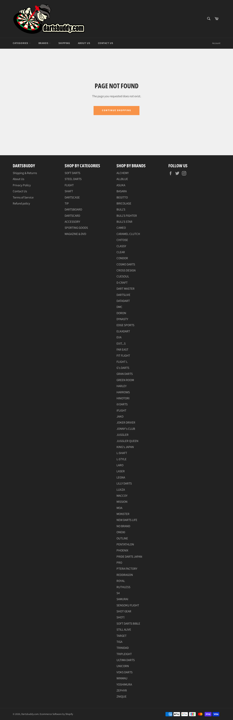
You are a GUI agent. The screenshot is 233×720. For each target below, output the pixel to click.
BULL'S (120, 209)
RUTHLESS (123, 587)
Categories (21, 43)
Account (216, 43)
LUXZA (120, 490)
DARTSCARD (72, 216)
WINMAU (121, 678)
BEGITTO (122, 197)
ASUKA (120, 185)
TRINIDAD (122, 648)
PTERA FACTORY (126, 569)
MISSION (121, 502)
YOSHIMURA (124, 684)
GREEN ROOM (125, 380)
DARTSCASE (72, 197)
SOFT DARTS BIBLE (128, 623)
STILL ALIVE (123, 630)
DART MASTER (125, 289)
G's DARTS (122, 368)
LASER (120, 471)
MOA (119, 508)
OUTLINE (122, 538)
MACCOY (121, 496)
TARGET (121, 636)
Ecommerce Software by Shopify (56, 714)
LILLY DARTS (124, 483)
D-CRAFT (122, 283)
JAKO (119, 416)
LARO (119, 465)
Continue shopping (116, 110)
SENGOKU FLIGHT (127, 605)
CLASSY (121, 246)
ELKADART (123, 331)
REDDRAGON (124, 575)
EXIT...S (121, 343)
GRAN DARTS (124, 374)
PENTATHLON (125, 544)
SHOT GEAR (123, 611)
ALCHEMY (122, 173)
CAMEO (121, 228)
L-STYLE (121, 459)
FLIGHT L (122, 362)
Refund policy (21, 203)
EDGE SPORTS (125, 325)
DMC (119, 307)
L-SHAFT (121, 453)
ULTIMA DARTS (125, 660)
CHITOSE (122, 240)
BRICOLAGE (123, 203)
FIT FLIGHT (123, 356)
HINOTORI (122, 398)
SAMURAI (122, 599)
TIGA (119, 642)
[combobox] (208, 19)
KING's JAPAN (125, 447)
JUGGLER (122, 435)
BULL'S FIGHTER (126, 216)
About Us (84, 43)
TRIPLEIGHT (124, 654)
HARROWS (123, 392)
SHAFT (69, 191)
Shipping (64, 43)
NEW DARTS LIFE (126, 520)
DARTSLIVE (123, 295)
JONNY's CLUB (125, 429)
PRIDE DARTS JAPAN (129, 557)
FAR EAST (122, 350)
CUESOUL (122, 276)
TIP (67, 203)
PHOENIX (122, 550)
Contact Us (105, 43)
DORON (121, 313)
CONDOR (122, 258)
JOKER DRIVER (125, 422)
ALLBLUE (122, 179)
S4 (118, 593)
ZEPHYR (121, 690)
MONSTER (122, 514)
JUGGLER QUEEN (127, 441)
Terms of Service (23, 197)
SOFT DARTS (72, 173)
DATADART (123, 301)
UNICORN (122, 666)
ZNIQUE (121, 696)
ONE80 (120, 532)
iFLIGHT (121, 410)
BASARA (121, 191)
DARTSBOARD (73, 209)
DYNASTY (122, 319)
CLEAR (120, 252)
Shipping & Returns (25, 173)
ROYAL (120, 581)
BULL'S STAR (124, 222)
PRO (119, 563)
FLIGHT (69, 185)
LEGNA (120, 477)
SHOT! (120, 617)
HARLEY (121, 386)
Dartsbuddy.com (30, 714)
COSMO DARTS (125, 264)
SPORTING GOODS (76, 228)
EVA (118, 337)
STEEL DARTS (73, 179)
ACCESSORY (72, 222)
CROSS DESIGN (126, 270)
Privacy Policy (22, 185)
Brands (43, 43)
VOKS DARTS (124, 672)
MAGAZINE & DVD (75, 234)
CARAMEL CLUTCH (128, 234)
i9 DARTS (122, 404)
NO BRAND (123, 526)
